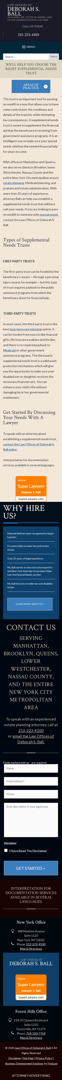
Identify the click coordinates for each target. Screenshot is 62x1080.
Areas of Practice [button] (31, 86)
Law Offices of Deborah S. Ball (33, 1047)
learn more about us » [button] (30, 604)
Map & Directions (31, 949)
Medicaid (9, 350)
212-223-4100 (28, 34)
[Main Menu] (28, 47)
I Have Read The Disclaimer (29, 851)
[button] (58, 1055)
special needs (49, 214)
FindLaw (53, 1063)
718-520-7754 (35, 1033)
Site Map (28, 1058)
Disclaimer (10, 843)
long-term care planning (26, 329)
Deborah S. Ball (23, 11)
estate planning (13, 183)
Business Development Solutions (24, 1063)
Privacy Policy (43, 1058)
